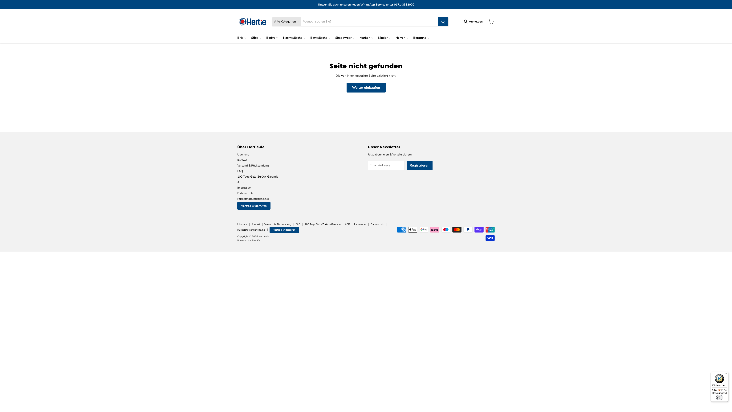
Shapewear (343, 38)
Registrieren (419, 165)
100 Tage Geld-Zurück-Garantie (257, 177)
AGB (240, 182)
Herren (401, 38)
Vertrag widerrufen (254, 206)
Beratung (420, 38)
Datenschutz (245, 193)
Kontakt (242, 160)
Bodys (271, 38)
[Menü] (726, 374)
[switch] (719, 397)
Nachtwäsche (293, 38)
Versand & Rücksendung (253, 165)
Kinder (383, 38)
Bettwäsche (319, 38)
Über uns (243, 154)
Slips (255, 38)
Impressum (244, 188)
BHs (240, 38)
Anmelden (476, 21)
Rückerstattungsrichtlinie (253, 199)
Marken (365, 38)
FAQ (240, 171)
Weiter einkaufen (366, 87)
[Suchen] (443, 21)
